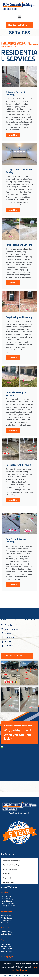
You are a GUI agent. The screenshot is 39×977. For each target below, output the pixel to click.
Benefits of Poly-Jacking (11, 865)
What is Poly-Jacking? (10, 869)
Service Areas (7, 873)
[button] (19, 17)
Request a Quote (8, 878)
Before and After (8, 882)
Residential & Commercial (11, 860)
